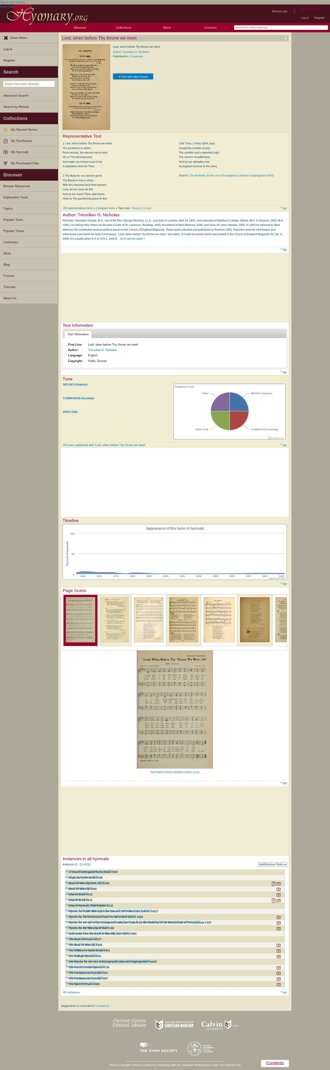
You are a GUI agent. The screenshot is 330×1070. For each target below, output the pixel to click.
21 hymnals (136, 56)
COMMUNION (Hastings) (78, 398)
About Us (9, 298)
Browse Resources (16, 186)
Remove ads (279, 11)
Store (167, 27)
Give (215, 1065)
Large (147, 208)
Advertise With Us (169, 1065)
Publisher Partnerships (196, 1065)
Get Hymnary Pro (230, 1065)
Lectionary (10, 242)
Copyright (124, 1065)
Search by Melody (16, 106)
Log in (305, 17)
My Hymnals (20, 152)
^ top (283, 208)
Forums (8, 275)
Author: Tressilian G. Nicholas (131, 52)
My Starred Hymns (24, 129)
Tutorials (9, 287)
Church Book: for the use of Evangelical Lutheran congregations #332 (231, 175)
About (113, 1065)
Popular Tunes (13, 231)
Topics (8, 208)
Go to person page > (132, 238)
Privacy (136, 1065)
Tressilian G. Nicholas (102, 350)
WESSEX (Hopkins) (75, 384)
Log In (7, 49)
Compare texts (105, 208)
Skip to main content (12, 2)
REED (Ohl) (70, 412)
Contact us (102, 1005)
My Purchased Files (25, 163)
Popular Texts (13, 219)
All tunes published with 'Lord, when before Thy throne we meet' (104, 445)
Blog (6, 264)
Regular (137, 208)
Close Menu (18, 37)
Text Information (78, 334)
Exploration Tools (15, 197)
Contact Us (150, 1065)
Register (319, 17)
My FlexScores (21, 141)
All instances (71, 992)
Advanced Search (16, 95)
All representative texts (78, 208)
